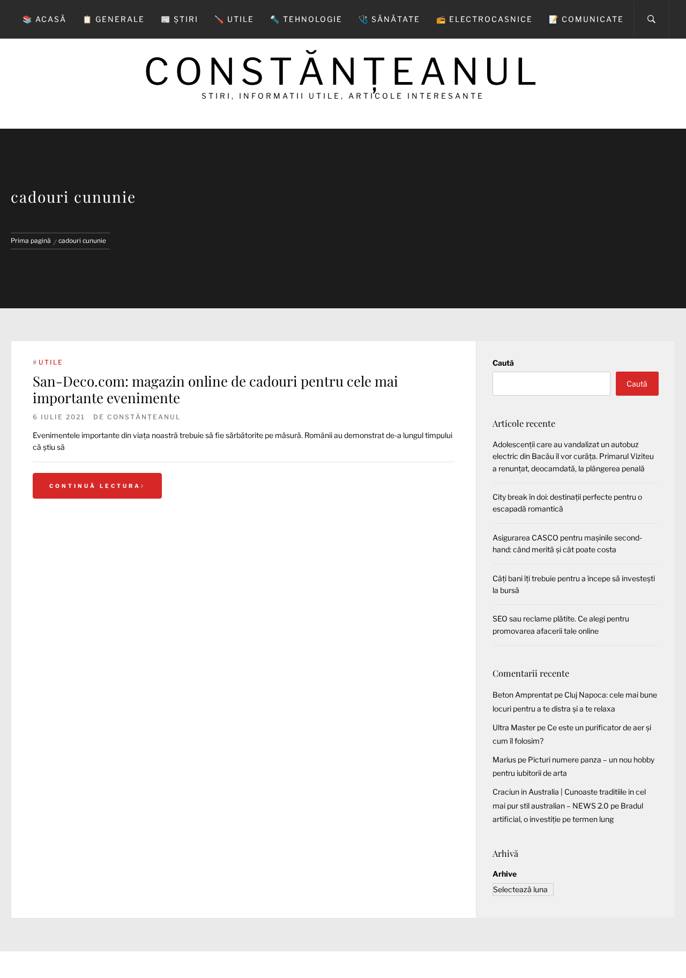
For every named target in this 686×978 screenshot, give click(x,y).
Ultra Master (514, 727)
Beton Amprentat (523, 694)
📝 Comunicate (586, 19)
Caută (503, 362)
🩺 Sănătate (389, 19)
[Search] (651, 19)
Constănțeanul (343, 71)
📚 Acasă (44, 19)
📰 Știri (179, 19)
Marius (504, 759)
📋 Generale (114, 19)
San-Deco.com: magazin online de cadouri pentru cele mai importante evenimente (215, 389)
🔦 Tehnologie (306, 19)
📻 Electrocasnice (484, 19)
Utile (51, 362)
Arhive (505, 873)
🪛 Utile (234, 19)
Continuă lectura (95, 486)
